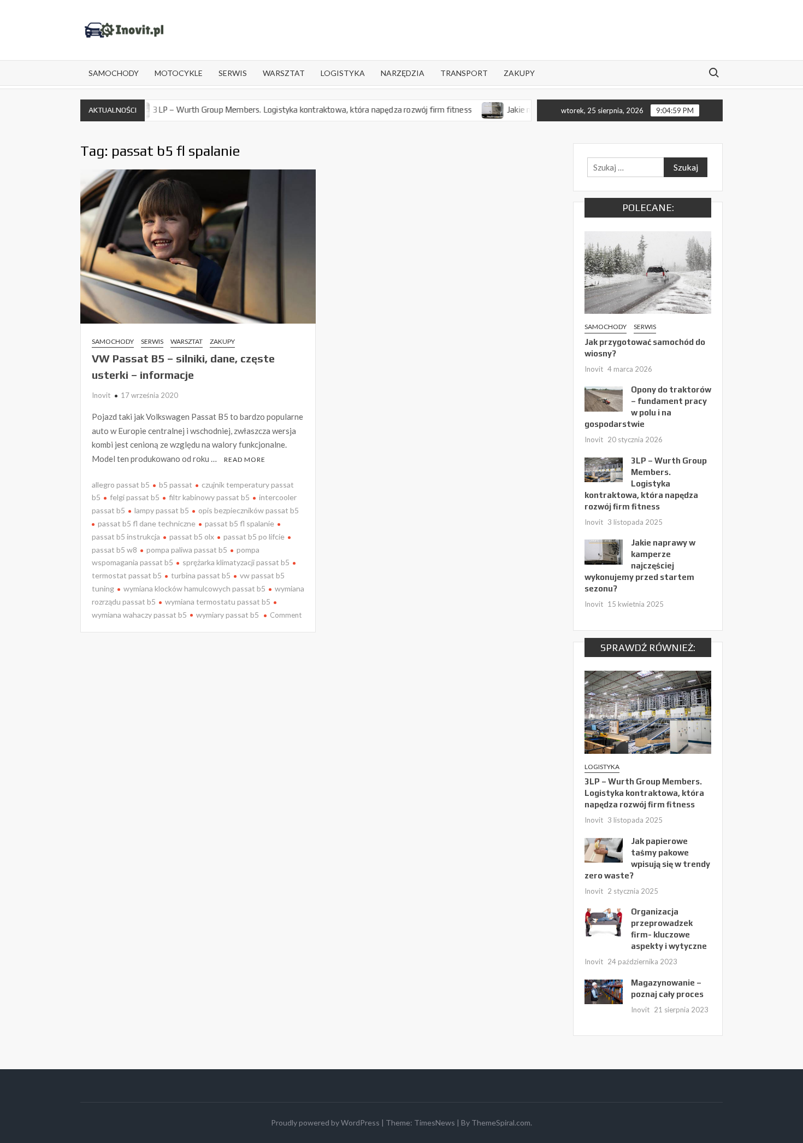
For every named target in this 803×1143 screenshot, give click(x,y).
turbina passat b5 (201, 575)
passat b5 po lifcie (254, 536)
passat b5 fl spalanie (239, 523)
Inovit (101, 395)
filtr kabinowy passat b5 (209, 497)
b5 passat (175, 484)
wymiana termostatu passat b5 (217, 601)
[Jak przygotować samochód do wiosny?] (647, 271)
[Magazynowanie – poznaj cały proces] (603, 991)
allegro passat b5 (121, 484)
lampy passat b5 (161, 510)
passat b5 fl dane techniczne (147, 523)
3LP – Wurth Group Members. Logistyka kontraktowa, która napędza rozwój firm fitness (287, 109)
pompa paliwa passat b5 (186, 549)
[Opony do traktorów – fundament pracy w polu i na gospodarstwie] (603, 398)
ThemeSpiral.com (500, 1122)
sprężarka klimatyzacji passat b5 (236, 562)
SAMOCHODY (113, 73)
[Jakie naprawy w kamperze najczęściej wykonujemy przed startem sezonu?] (468, 109)
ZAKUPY (519, 73)
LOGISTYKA (343, 73)
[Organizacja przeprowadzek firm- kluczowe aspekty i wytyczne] (603, 921)
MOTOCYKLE (179, 73)
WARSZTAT (284, 73)
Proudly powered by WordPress (325, 1122)
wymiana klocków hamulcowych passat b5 (194, 588)
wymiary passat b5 (227, 614)
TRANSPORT (464, 73)
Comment (286, 615)
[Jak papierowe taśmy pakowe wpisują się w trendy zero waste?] (603, 849)
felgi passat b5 (135, 497)
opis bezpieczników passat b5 (248, 510)
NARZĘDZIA (402, 73)
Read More (244, 459)
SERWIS (233, 73)
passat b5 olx (191, 536)
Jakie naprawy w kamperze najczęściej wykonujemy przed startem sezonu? (639, 565)
